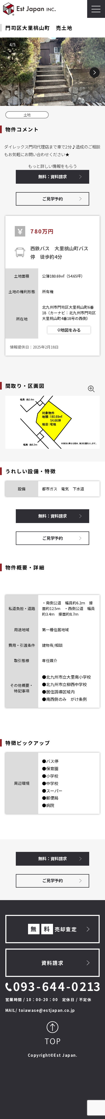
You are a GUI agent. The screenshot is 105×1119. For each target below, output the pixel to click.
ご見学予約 (52, 199)
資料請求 (52, 962)
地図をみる (70, 330)
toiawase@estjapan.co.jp (47, 1010)
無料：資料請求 (52, 176)
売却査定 (54, 929)
